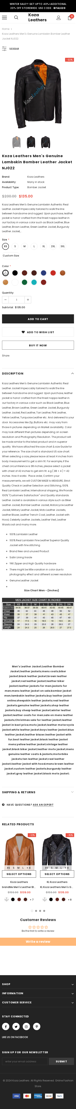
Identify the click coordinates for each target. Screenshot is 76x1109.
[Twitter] (16, 1026)
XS (5, 246)
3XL (63, 246)
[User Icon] (59, 18)
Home (5, 29)
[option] (38, 94)
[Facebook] (5, 1026)
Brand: (6, 176)
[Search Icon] (16, 18)
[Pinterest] (36, 1026)
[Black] (13, 899)
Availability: (9, 182)
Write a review (38, 941)
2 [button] (36, 911)
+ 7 (32, 899)
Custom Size (11, 255)
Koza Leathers (37, 17)
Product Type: (10, 187)
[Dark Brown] (25, 899)
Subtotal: (8, 307)
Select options (19, 874)
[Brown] (19, 899)
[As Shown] (6, 899)
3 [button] (40, 911)
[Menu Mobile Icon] (4, 17)
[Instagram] (26, 1026)
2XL (53, 246)
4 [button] (44, 911)
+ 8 (70, 899)
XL (43, 246)
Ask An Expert (43, 804)
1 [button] (32, 911)
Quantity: (8, 292)
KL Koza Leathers (57, 882)
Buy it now (38, 345)
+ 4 (29, 868)
